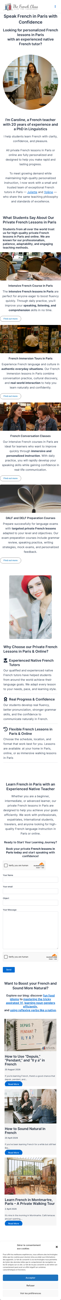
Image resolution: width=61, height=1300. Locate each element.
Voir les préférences (30, 1293)
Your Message (9, 910)
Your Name (8, 875)
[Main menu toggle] (55, 6)
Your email (7, 886)
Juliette (32, 192)
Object (6, 898)
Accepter (30, 1277)
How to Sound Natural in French (25, 1131)
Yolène (48, 192)
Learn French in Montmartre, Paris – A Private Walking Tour (30, 1202)
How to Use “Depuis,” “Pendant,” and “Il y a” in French (25, 1060)
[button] (56, 1246)
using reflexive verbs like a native (33, 1010)
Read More (13, 1084)
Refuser (31, 1285)
